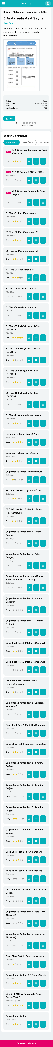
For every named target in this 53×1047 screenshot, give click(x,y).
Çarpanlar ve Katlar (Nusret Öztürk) (24, 471)
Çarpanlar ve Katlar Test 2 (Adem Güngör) (23, 555)
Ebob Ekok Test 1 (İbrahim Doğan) (24, 851)
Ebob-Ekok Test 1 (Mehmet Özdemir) (25, 643)
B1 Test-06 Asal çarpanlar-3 (21, 307)
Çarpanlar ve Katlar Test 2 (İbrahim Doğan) (24, 787)
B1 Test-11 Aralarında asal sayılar (24, 415)
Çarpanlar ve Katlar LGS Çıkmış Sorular (26, 975)
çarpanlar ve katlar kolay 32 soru (23, 434)
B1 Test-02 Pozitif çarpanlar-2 (22, 232)
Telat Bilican (10, 217)
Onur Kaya (10, 605)
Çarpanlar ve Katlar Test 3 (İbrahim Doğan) (24, 809)
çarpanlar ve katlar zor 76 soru (22, 453)
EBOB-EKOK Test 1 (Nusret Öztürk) (25, 490)
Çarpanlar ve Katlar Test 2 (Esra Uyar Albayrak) (25, 935)
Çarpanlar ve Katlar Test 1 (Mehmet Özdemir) (24, 600)
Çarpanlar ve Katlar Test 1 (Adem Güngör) (23, 533)
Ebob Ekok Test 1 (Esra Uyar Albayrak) (26, 956)
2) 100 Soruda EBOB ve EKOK (28, 172)
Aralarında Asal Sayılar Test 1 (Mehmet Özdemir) (21, 682)
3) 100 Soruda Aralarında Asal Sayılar (28, 192)
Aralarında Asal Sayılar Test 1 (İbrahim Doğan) (26, 891)
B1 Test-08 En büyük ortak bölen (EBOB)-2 (23, 350)
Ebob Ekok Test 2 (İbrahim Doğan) (24, 870)
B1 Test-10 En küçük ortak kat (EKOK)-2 (22, 394)
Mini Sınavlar (45, 142)
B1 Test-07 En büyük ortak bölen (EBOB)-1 (23, 328)
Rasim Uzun (10, 437)
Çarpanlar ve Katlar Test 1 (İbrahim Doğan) (24, 764)
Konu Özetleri (28, 142)
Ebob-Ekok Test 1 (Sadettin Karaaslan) (26, 725)
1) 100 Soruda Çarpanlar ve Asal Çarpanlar (29, 151)
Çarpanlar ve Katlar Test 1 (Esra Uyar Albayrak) (25, 913)
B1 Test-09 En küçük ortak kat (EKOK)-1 (22, 372)
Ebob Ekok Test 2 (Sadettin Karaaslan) (26, 744)
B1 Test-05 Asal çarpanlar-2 (21, 288)
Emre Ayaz (8, 23)
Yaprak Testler (11, 142)
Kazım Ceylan (11, 1019)
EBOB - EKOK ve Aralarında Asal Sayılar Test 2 (23, 995)
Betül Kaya (10, 475)
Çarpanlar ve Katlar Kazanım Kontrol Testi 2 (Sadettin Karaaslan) (25, 578)
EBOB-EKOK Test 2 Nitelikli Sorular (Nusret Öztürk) (24, 511)
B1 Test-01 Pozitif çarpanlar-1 (22, 213)
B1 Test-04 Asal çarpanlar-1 (21, 269)
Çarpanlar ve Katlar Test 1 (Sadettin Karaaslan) (25, 704)
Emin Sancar (10, 157)
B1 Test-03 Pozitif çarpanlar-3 (22, 251)
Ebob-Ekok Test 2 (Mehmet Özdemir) (25, 661)
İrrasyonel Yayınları (13, 1001)
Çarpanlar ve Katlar (16, 1016)
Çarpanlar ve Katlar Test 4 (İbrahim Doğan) (24, 831)
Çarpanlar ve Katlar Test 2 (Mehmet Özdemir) (24, 622)
